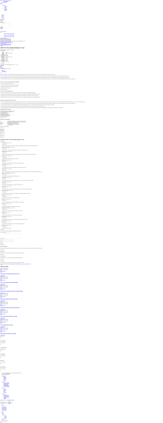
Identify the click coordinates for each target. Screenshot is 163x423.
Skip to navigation (2, 0)
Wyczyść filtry (2, 141)
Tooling (1, 3)
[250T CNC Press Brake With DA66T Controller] (4, 310)
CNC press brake (4, 77)
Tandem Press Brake (6, 385)
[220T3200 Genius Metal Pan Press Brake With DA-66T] (4, 302)
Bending (5, 376)
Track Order (5, 394)
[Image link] (4, 371)
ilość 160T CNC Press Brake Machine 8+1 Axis (7, 64)
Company (1, 21)
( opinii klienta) (2, 50)
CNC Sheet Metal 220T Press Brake (6, 324)
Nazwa (1, 240)
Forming (5, 378)
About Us (5, 389)
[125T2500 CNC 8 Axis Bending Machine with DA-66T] (4, 268)
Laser (4, 379)
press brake (5, 74)
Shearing (5, 377)
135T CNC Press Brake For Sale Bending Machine (9, 282)
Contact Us (5, 392)
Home (4, 388)
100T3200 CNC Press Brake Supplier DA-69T (6, 42)
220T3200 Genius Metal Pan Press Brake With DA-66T (10, 307)
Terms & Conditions (6, 395)
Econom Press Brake (6, 386)
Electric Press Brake (6, 383)
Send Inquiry (2, 276)
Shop (4, 391)
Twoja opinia (2, 238)
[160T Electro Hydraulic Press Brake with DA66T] (4, 293)
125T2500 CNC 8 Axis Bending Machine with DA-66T (9, 273)
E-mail (1, 241)
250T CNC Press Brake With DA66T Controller (8, 316)
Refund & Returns (6, 396)
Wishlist (5, 398)
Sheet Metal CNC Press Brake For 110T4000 (8, 333)
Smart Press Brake (6, 384)
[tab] (4, 71)
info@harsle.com (4, 2)
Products (5, 390)
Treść (2, 419)
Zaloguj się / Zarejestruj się (5, 420)
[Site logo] (4, 13)
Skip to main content (8, 0)
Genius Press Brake (6, 382)
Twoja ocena (2, 232)
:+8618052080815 (5, 1)
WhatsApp (1, 22)
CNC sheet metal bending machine (30, 92)
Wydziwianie (2, 65)
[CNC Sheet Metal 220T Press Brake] (4, 319)
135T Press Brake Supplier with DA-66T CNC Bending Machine (11, 291)
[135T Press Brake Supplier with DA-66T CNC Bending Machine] (4, 285)
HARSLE (1, 45)
